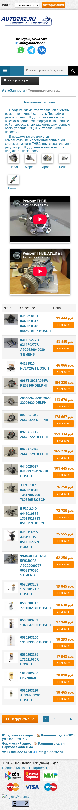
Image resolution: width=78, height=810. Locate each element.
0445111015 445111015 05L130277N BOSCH (29, 540)
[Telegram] (31, 54)
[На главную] (26, 21)
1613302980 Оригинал (29, 676)
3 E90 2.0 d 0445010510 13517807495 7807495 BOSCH (32, 492)
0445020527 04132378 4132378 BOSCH (34, 471)
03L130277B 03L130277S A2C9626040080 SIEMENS (32, 347)
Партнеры (39, 768)
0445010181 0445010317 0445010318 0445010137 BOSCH (35, 324)
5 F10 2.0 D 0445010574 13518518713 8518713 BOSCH (32, 516)
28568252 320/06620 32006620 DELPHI (35, 400)
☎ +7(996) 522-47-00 (31, 39)
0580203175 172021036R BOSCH (29, 659)
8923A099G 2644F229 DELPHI (34, 452)
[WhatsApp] (21, 54)
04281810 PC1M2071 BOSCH (34, 366)
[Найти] (73, 71)
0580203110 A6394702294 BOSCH (30, 695)
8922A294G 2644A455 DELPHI (34, 417)
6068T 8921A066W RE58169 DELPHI (34, 383)
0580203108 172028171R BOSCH (29, 589)
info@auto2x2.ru (32, 43)
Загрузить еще (22, 719)
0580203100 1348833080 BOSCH (35, 640)
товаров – (18, 80)
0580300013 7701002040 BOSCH (35, 605)
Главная (8, 768)
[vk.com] (42, 54)
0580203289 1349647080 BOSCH (35, 623)
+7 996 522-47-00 (19, 752)
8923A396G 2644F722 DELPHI (34, 434)
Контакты (23, 768)
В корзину (63, 324)
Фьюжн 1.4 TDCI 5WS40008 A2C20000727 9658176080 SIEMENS (33, 565)
